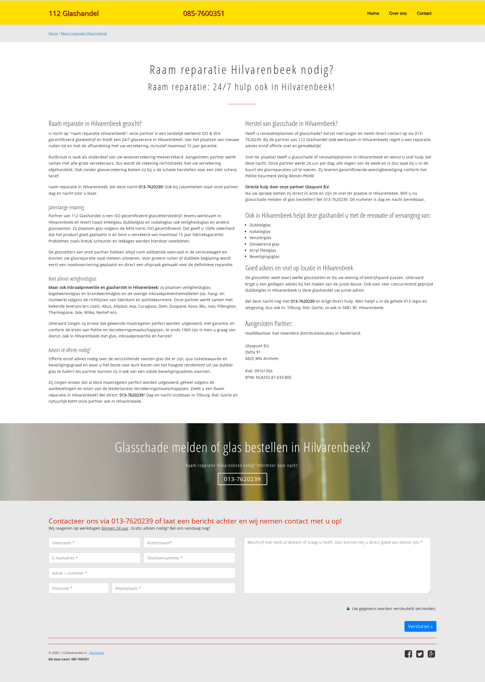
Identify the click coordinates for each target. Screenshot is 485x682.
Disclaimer (96, 653)
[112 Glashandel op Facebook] (409, 654)
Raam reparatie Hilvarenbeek (84, 33)
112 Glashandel (74, 13)
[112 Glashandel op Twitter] (420, 654)
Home (53, 33)
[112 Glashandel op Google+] (432, 654)
